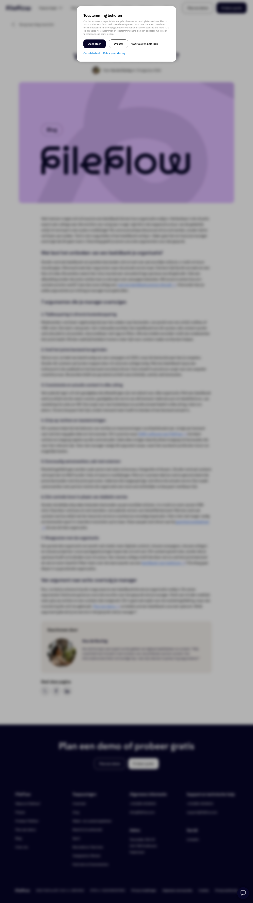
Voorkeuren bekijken (144, 43)
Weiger (118, 43)
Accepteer (94, 43)
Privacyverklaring (114, 53)
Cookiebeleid (91, 53)
